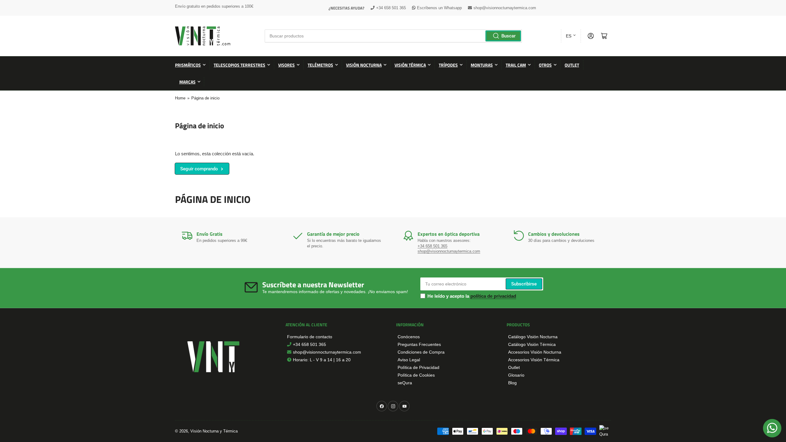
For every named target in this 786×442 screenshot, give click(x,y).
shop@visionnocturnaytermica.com (504, 8)
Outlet (572, 65)
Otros (545, 65)
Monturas (482, 65)
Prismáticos (188, 65)
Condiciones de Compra (421, 352)
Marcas (187, 82)
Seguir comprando (199, 169)
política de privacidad (493, 296)
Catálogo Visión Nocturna (533, 336)
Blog (512, 382)
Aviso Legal (409, 359)
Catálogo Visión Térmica (532, 344)
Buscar (508, 36)
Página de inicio (205, 98)
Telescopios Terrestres (239, 65)
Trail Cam (516, 65)
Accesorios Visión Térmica (533, 359)
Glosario (516, 375)
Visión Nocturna (364, 65)
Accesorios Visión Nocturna (534, 352)
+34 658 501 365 (391, 8)
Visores (286, 65)
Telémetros (320, 65)
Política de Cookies (416, 375)
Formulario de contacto (309, 336)
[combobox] (393, 35)
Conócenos (409, 336)
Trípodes (448, 65)
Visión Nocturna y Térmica (214, 431)
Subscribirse (524, 284)
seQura (405, 382)
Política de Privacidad (418, 367)
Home (180, 98)
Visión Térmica (410, 65)
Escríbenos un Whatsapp (439, 8)
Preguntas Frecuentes (419, 344)
